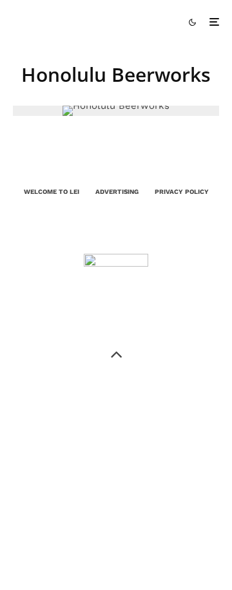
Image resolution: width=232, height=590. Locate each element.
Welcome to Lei (51, 191)
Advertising (117, 191)
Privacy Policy (182, 191)
